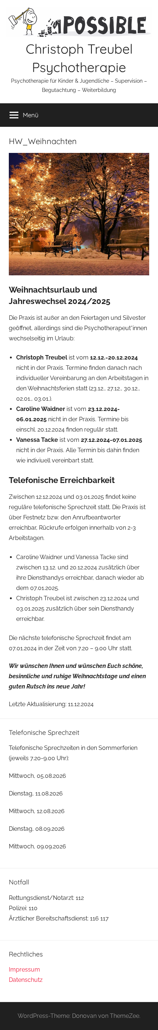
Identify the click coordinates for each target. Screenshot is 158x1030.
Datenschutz (26, 979)
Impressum (24, 969)
